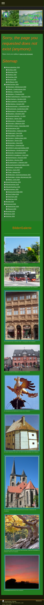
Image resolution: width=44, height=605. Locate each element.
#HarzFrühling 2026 (13, 194)
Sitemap (14, 601)
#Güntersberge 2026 (13, 128)
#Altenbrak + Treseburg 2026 (16, 94)
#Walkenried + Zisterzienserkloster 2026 (19, 174)
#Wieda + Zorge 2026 (14, 179)
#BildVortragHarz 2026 (12, 189)
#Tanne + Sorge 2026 (14, 170)
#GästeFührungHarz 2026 (13, 182)
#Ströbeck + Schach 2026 (15, 167)
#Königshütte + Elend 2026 (15, 143)
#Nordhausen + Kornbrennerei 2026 (18, 150)
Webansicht (39, 600)
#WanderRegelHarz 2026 (13, 187)
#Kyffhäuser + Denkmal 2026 (16, 145)
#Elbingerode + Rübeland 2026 (16, 121)
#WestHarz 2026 (12, 72)
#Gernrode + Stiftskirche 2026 (16, 123)
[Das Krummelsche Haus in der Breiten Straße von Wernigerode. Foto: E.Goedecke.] (22, 315)
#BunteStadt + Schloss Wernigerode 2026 (19, 177)
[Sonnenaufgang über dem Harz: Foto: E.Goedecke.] (22, 572)
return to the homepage (26, 54)
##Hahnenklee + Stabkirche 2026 (17, 130)
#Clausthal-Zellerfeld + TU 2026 (16, 116)
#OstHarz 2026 (12, 69)
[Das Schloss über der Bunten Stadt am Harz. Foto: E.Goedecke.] (22, 249)
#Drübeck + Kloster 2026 (15, 118)
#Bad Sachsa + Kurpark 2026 (16, 104)
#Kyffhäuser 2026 (13, 82)
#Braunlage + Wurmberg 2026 (16, 113)
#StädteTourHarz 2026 (12, 84)
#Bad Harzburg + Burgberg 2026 (17, 99)
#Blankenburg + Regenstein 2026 (17, 111)
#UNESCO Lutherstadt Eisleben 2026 (18, 148)
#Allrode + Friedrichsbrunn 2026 (17, 89)
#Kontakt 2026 (10, 201)
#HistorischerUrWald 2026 (15, 192)
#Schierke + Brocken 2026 (15, 160)
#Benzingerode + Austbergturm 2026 (18, 109)
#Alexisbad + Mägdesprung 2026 (17, 87)
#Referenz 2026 (10, 213)
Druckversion (8, 601)
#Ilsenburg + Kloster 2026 (15, 140)
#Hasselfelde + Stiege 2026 (15, 135)
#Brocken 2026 (12, 79)
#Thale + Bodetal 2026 (14, 172)
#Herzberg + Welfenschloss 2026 (17, 138)
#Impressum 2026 (11, 204)
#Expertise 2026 (10, 211)
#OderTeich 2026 (12, 196)
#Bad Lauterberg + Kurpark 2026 (17, 101)
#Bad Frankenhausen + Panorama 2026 (19, 96)
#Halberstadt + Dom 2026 (15, 133)
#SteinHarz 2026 (12, 199)
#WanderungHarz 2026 (12, 184)
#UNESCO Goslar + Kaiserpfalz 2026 (18, 126)
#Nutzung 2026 (12, 209)
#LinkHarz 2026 (10, 216)
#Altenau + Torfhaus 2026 (15, 91)
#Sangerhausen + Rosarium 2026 (17, 157)
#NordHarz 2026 (12, 77)
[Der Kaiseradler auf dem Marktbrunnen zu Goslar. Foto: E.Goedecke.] (22, 392)
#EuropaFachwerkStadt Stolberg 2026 (18, 165)
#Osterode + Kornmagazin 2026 (17, 152)
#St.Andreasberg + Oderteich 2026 (17, 162)
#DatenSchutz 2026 (13, 206)
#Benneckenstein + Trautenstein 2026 (18, 106)
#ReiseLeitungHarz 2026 (13, 67)
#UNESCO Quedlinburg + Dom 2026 (18, 155)
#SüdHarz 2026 (12, 74)
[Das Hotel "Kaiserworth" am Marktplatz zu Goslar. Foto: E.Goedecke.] (22, 358)
